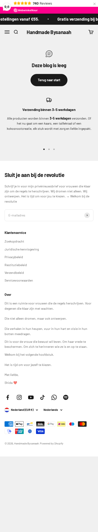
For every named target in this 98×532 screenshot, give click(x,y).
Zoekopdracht (14, 241)
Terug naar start (49, 80)
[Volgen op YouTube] (31, 397)
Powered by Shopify (51, 443)
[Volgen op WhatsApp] (54, 397)
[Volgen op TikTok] (42, 397)
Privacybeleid (14, 257)
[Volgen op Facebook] (8, 397)
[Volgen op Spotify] (66, 397)
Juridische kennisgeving (22, 249)
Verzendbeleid (14, 273)
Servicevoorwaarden (19, 280)
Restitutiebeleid (16, 265)
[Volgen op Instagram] (19, 397)
